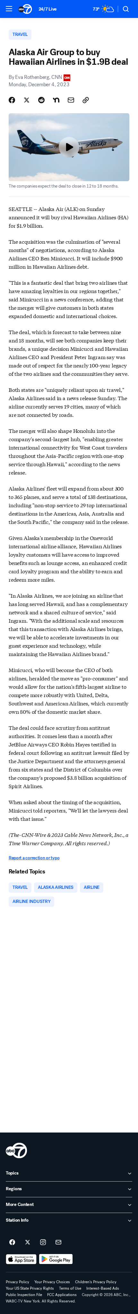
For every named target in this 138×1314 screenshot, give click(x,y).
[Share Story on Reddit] (41, 100)
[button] (9, 8)
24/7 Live (48, 9)
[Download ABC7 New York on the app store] (21, 1259)
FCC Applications (62, 1295)
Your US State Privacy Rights (30, 1288)
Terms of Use (70, 1288)
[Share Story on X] (26, 100)
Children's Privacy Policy (95, 1282)
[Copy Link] (85, 100)
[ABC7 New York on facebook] (12, 1242)
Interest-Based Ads (102, 1288)
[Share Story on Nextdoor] (56, 100)
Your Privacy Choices (52, 1282)
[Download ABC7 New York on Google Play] (56, 1259)
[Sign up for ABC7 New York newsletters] (58, 1242)
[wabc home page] (16, 1150)
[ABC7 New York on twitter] (27, 1242)
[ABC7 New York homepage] (25, 9)
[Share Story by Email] (70, 100)
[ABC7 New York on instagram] (43, 1242)
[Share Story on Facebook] (11, 100)
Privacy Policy (17, 1282)
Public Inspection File (24, 1295)
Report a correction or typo (34, 858)
